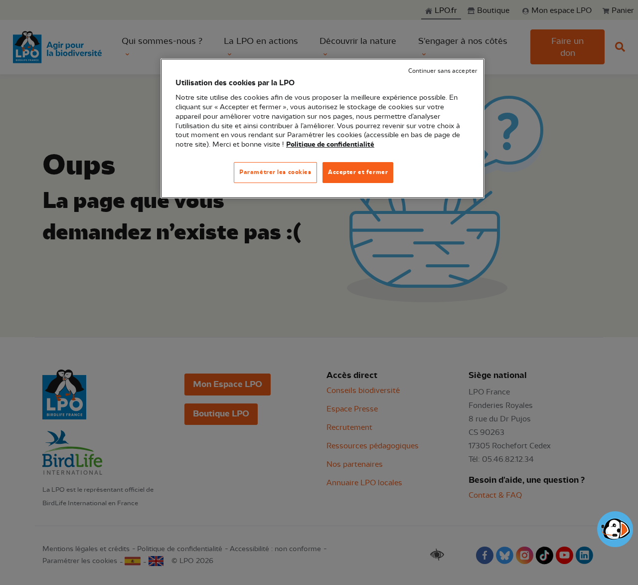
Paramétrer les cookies (275, 172)
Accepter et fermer (358, 172)
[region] (322, 128)
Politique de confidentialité (330, 145)
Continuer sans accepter (442, 71)
